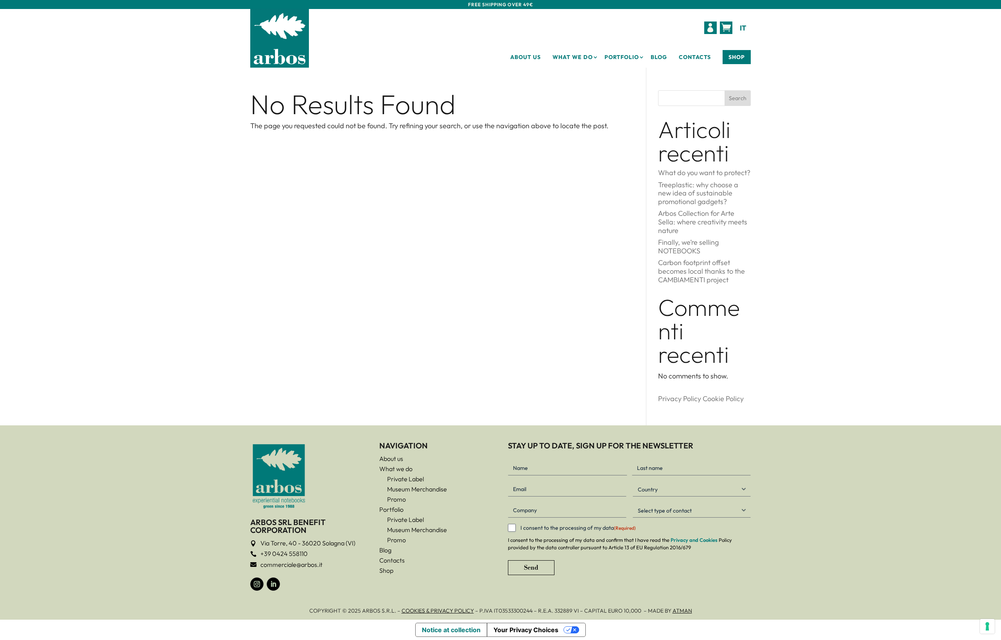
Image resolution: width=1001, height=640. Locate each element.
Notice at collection (451, 630)
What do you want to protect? (704, 172)
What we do (573, 57)
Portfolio (622, 57)
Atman (682, 610)
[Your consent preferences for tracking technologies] (987, 626)
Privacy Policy (679, 398)
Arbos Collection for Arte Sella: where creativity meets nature (702, 222)
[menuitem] (710, 28)
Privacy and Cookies (694, 540)
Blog (659, 57)
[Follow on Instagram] (257, 584)
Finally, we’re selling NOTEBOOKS (688, 246)
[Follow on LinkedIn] (273, 584)
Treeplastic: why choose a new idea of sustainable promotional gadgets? (698, 193)
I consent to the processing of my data (578, 527)
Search (737, 98)
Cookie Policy (723, 398)
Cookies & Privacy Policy (438, 610)
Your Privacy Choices (525, 630)
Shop (736, 57)
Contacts (695, 57)
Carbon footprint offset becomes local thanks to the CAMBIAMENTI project (701, 271)
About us (525, 57)
